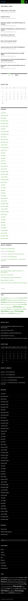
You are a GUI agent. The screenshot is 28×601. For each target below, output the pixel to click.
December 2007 (4, 235)
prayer (2, 309)
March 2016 (3, 118)
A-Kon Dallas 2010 (10, 248)
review (16, 309)
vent (5, 313)
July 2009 (3, 185)
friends (11, 302)
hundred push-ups (9, 304)
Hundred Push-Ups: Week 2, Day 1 (16, 254)
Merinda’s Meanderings (6, 531)
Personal (17, 306)
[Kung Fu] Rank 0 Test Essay (7, 280)
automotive (16, 298)
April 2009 (3, 193)
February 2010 (4, 166)
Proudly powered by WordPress (7, 599)
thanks (2, 313)
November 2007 (4, 238)
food (7, 302)
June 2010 (3, 155)
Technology (19, 311)
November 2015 (4, 120)
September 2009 (5, 179)
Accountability (4, 298)
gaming (24, 302)
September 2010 (5, 147)
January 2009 (4, 201)
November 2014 (4, 126)
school (24, 309)
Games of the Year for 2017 (7, 274)
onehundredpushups (8, 307)
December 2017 (4, 115)
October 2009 (4, 177)
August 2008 (4, 214)
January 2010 (4, 169)
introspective (15, 304)
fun (14, 302)
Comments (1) (13, 12)
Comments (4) (13, 56)
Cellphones (9, 300)
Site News (5, 311)
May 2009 (3, 190)
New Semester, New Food (7, 35)
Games (20, 302)
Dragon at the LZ (5, 16)
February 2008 (4, 230)
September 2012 (5, 134)
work (7, 313)
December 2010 (4, 142)
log (25, 304)
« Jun (2, 103)
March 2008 (3, 227)
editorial (19, 300)
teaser (12, 311)
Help (2, 304)
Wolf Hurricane (4, 534)
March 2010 (3, 163)
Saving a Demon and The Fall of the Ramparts (13, 47)
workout (11, 313)
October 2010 (4, 144)
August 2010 (4, 150)
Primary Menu (26, 2)
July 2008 (3, 217)
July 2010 (3, 152)
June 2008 (3, 219)
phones (23, 307)
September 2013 (5, 131)
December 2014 (4, 123)
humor (4, 304)
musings (2, 307)
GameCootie (4, 529)
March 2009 (3, 195)
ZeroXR (3, 2)
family (22, 300)
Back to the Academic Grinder (9, 41)
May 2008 (3, 222)
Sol (9, 311)
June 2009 (3, 187)
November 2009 (4, 174)
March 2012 (3, 136)
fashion (25, 300)
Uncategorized (4, 568)
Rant (8, 309)
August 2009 (4, 182)
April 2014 (3, 128)
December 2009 (4, 171)
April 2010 (3, 161)
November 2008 (4, 206)
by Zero (4, 300)
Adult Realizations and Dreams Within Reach (11, 277)
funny (16, 302)
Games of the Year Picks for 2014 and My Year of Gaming (14, 282)
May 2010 (3, 158)
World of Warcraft (17, 313)
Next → (17, 75)
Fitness (3, 302)
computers (14, 300)
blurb (25, 298)
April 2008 (3, 225)
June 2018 (3, 112)
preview (5, 309)
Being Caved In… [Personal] (8, 10)
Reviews (20, 309)
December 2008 (4, 203)
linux (23, 304)
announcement (11, 298)
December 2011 (4, 139)
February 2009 (4, 198)
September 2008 (5, 211)
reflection (12, 309)
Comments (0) (13, 18)
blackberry (21, 298)
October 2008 (4, 209)
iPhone (19, 304)
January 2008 (4, 233)
